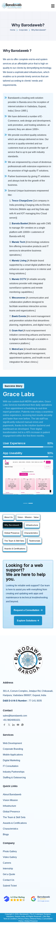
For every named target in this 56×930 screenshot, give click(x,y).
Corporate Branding (13, 749)
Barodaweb (24, 914)
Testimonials (34, 541)
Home (12, 30)
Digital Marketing (11, 760)
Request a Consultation (27, 610)
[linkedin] (13, 725)
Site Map (46, 916)
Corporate (23, 30)
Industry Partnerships (13, 772)
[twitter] (9, 725)
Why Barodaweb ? (12, 525)
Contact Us (8, 880)
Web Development (12, 743)
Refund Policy (35, 919)
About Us (8, 517)
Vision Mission (10, 800)
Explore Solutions (27, 620)
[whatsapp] (22, 725)
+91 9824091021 (11, 720)
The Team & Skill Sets (14, 541)
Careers (7, 863)
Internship (8, 868)
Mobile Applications (13, 754)
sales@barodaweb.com (15, 715)
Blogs (6, 834)
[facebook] (4, 724)
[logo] (11, 5)
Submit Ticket (10, 885)
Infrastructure (32, 525)
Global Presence (11, 533)
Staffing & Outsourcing (14, 777)
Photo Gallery (10, 851)
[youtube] (18, 725)
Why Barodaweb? (38, 30)
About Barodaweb (12, 794)
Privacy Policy (23, 919)
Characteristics (31, 533)
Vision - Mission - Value (28, 517)
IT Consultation (10, 766)
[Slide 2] (30, 503)
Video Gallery (10, 857)
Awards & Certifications (14, 548)
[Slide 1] (25, 503)
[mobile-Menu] (53, 5)
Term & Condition (10, 919)
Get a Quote (9, 874)
